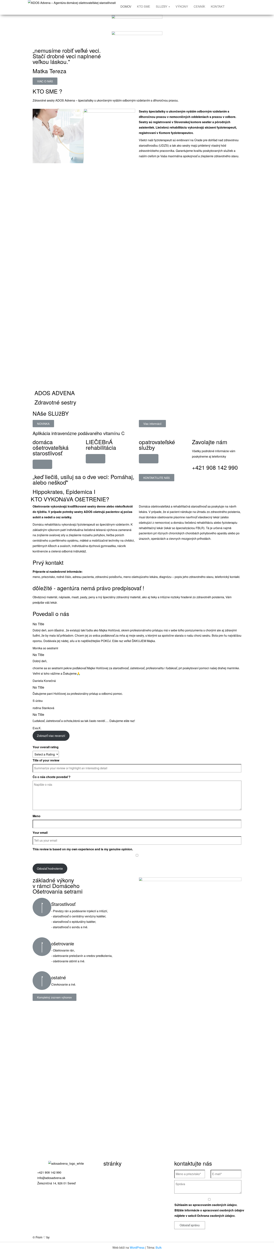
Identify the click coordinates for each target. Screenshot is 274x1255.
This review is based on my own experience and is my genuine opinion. (83, 849)
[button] (45, 81)
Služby (109, 1189)
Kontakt (110, 1203)
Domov (110, 1174)
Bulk (159, 1247)
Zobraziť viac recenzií (51, 736)
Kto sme (110, 1181)
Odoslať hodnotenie (50, 868)
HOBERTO (57, 1237)
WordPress (137, 1247)
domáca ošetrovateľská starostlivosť (51, 447)
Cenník (110, 1196)
